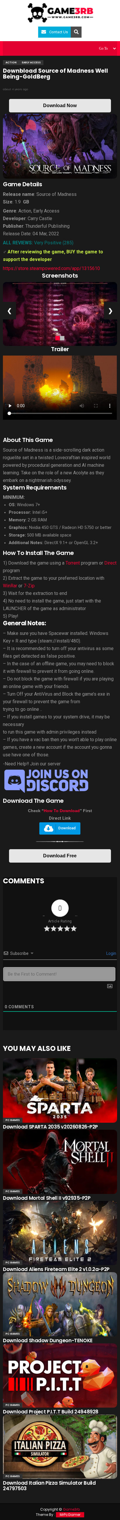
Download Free (60, 855)
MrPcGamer (70, 1514)
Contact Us (58, 32)
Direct (110, 563)
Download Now (60, 105)
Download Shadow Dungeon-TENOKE (47, 1340)
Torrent (73, 563)
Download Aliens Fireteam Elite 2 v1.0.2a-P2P (56, 1269)
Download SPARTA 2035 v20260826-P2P (50, 1126)
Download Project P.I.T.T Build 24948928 (50, 1411)
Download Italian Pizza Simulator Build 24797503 (49, 1485)
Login (110, 953)
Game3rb (71, 1509)
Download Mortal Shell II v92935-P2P (46, 1198)
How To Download (62, 810)
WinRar (10, 586)
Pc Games (13, 1120)
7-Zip (29, 586)
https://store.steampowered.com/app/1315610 (51, 268)
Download (67, 828)
